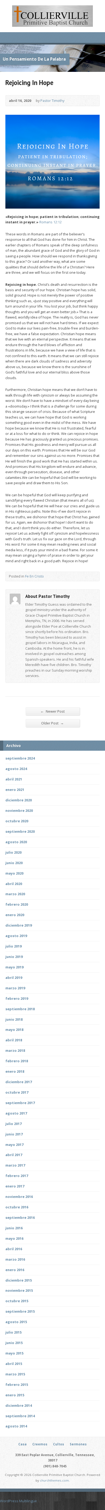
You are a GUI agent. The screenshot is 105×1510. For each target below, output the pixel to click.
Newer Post (52, 711)
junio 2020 (14, 862)
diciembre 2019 (18, 925)
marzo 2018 (15, 1050)
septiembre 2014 (20, 1415)
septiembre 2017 (20, 1102)
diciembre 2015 (18, 1280)
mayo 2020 (14, 873)
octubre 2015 (16, 1300)
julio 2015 (13, 1332)
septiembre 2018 (20, 1008)
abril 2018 (13, 1040)
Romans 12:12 (50, 222)
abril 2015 (13, 1363)
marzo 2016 (15, 1259)
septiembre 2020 (20, 831)
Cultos (58, 1444)
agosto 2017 (16, 1113)
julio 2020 (13, 852)
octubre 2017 (16, 1092)
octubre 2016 (16, 1207)
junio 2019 (14, 956)
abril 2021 (13, 779)
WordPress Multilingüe (18, 1500)
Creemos (39, 1444)
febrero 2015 (16, 1384)
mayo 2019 (14, 967)
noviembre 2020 (19, 810)
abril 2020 (13, 883)
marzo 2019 (15, 988)
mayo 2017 (14, 1144)
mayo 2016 (14, 1238)
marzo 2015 (15, 1374)
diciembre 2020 (18, 800)
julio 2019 (13, 946)
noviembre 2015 (19, 1290)
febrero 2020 (16, 904)
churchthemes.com (54, 1480)
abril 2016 (13, 1248)
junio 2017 (14, 1134)
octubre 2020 (16, 821)
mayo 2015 (14, 1353)
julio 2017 (13, 1123)
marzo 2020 (15, 893)
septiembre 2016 (20, 1217)
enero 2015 (14, 1395)
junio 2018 (14, 1019)
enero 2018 (14, 1071)
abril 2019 (13, 977)
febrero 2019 (16, 998)
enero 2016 (14, 1269)
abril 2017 (13, 1154)
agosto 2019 (16, 935)
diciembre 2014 (18, 1405)
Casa (22, 1444)
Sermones (78, 1444)
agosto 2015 (16, 1321)
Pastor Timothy (52, 100)
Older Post (52, 723)
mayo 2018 (14, 1029)
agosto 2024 (16, 768)
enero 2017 (14, 1186)
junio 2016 (14, 1228)
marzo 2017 (15, 1165)
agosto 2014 (16, 1426)
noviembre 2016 (19, 1196)
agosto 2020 (16, 841)
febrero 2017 (16, 1175)
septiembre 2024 (20, 758)
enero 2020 (14, 914)
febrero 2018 (16, 1061)
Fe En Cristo (34, 576)
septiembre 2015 (20, 1311)
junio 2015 (14, 1342)
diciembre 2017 (18, 1081)
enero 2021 (14, 789)
